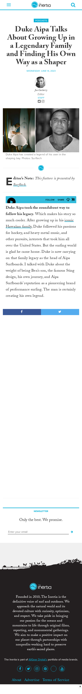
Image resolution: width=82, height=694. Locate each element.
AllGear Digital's (38, 659)
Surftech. (19, 185)
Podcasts (41, 20)
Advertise (31, 679)
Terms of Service (56, 679)
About (16, 679)
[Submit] (72, 532)
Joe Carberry (41, 90)
